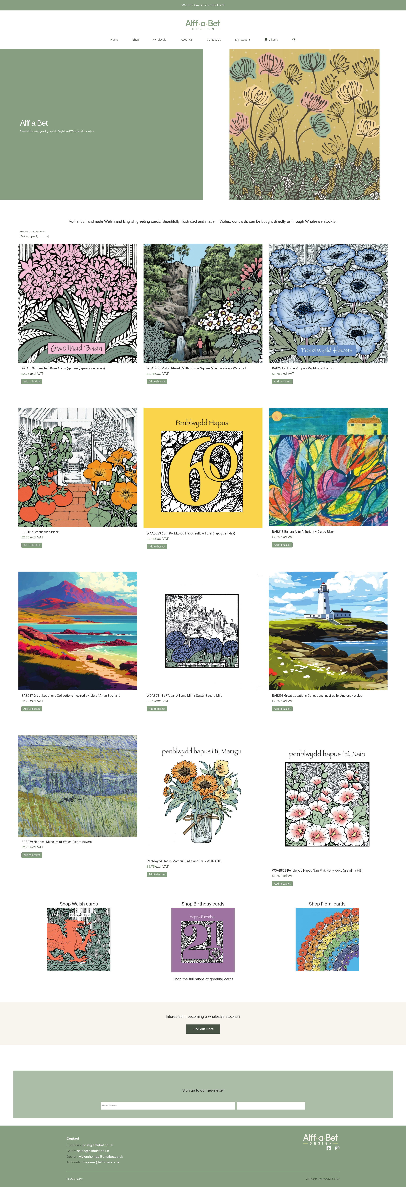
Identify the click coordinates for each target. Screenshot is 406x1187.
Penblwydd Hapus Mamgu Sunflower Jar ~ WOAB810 (184, 861)
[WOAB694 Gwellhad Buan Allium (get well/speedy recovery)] (77, 303)
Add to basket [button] (31, 381)
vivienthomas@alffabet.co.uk (101, 1156)
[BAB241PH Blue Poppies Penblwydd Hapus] (328, 303)
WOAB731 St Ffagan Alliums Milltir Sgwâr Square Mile (184, 695)
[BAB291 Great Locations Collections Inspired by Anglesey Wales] (328, 630)
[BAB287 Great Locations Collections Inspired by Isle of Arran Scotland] (77, 630)
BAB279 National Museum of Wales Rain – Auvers (56, 842)
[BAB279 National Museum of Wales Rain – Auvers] (77, 785)
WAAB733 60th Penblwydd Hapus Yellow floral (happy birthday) (191, 533)
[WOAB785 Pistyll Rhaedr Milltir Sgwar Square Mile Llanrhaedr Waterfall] (203, 303)
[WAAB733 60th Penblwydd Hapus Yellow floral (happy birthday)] (203, 468)
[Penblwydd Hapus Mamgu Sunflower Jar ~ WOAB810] (203, 795)
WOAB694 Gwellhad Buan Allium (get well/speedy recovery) (63, 368)
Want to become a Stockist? (203, 5)
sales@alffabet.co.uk (93, 1151)
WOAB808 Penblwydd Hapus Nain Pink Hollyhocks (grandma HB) (317, 870)
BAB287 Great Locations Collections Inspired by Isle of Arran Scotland (70, 695)
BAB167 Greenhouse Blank (40, 532)
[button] (294, 39)
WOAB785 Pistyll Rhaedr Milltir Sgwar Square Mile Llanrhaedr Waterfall (196, 368)
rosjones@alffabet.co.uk (101, 1162)
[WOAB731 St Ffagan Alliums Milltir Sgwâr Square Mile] (203, 630)
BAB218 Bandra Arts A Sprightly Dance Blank (303, 532)
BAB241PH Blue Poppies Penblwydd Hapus (302, 368)
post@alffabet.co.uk (98, 1145)
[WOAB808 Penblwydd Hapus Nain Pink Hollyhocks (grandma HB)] (328, 800)
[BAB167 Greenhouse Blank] (77, 467)
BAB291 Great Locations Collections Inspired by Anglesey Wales (317, 695)
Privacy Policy (74, 1179)
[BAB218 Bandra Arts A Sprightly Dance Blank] (328, 467)
